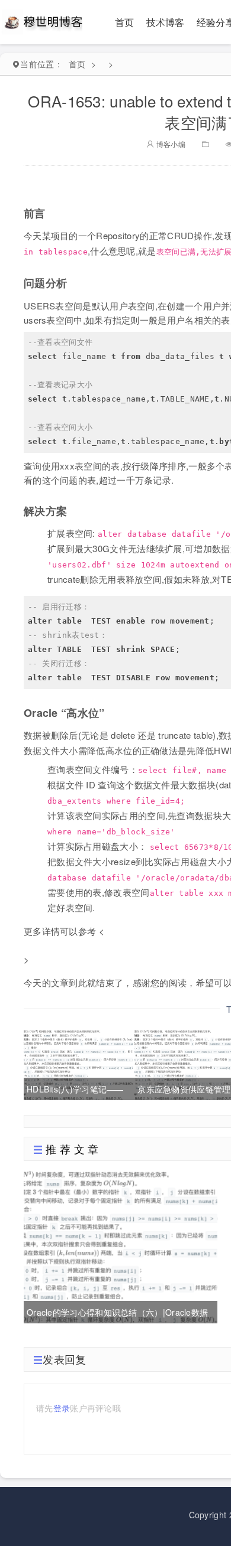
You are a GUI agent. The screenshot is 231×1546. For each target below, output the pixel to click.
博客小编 (169, 144)
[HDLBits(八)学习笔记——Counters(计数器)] (78, 1063)
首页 (124, 22)
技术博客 (165, 22)
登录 (61, 1408)
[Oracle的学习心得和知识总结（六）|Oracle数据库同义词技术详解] (120, 1245)
